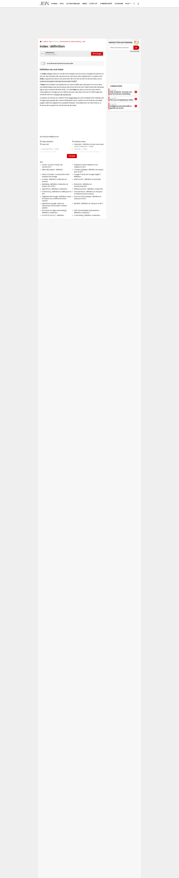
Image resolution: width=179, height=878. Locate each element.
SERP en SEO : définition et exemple (87, 179)
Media (84, 3)
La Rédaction (49, 52)
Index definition (47, 141)
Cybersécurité (106, 3)
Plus (127, 3)
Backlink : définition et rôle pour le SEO (88, 203)
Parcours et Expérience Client (121, 99)
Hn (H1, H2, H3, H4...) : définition (53, 215)
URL (41, 89)
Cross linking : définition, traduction (87, 215)
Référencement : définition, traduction (88, 189)
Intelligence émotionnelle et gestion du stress (121, 106)
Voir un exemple (134, 51)
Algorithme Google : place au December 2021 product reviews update (54, 206)
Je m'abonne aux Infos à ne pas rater (60, 63)
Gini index (77, 149)
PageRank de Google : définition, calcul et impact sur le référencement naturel (56, 199)
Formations (116, 86)
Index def (45, 144)
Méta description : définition (52, 169)
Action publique (73, 3)
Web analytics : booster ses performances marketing (121, 92)
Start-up (93, 3)
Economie (119, 3)
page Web (73, 98)
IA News (54, 3)
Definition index (79, 141)
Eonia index (46, 152)
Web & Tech (48, 41)
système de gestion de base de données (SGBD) (58, 81)
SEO (84, 41)
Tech (62, 3)
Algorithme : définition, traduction (54, 189)
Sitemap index (47, 149)
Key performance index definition (86, 152)
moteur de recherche (62, 94)
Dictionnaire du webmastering (70, 41)
